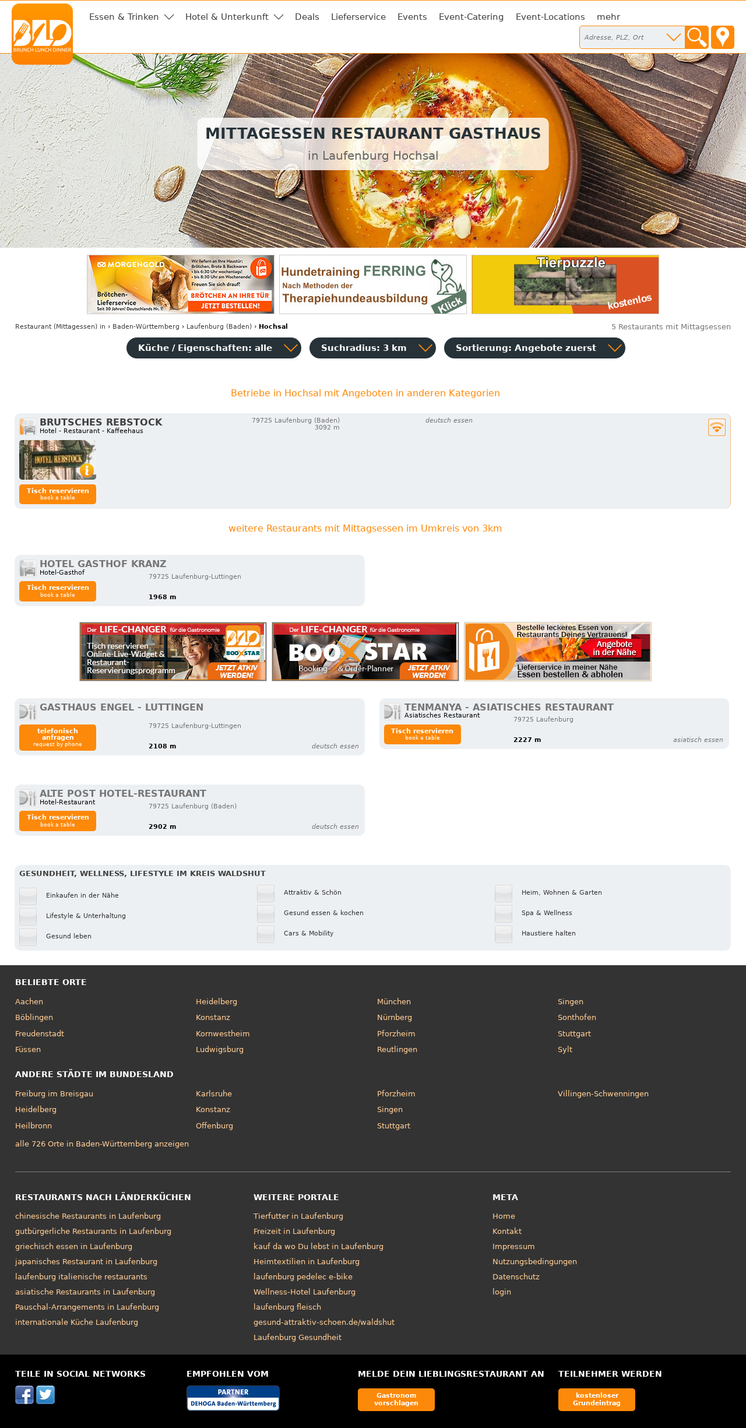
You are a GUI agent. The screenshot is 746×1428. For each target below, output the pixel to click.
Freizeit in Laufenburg (294, 1231)
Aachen (29, 1001)
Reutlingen (397, 1049)
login (501, 1292)
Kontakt (507, 1231)
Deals (307, 17)
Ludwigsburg (220, 1049)
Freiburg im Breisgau (54, 1093)
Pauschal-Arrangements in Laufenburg (87, 1307)
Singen (570, 1001)
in (60, 326)
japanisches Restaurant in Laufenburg (86, 1261)
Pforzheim (396, 1033)
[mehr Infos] (57, 460)
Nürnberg (394, 1017)
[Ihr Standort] (722, 37)
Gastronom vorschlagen (396, 1399)
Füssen (28, 1049)
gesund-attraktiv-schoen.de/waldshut (324, 1322)
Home (503, 1216)
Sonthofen (577, 1017)
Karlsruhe (214, 1093)
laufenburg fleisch (287, 1307)
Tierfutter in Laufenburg (298, 1216)
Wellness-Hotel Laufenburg (305, 1292)
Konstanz (213, 1017)
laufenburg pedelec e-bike (303, 1276)
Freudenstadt (39, 1033)
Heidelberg (216, 1001)
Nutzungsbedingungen (534, 1261)
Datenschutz (516, 1276)
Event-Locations (550, 17)
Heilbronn (33, 1125)
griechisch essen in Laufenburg (73, 1246)
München (394, 1001)
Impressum (513, 1246)
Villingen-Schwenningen (603, 1093)
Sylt (565, 1049)
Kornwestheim (223, 1033)
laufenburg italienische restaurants (81, 1276)
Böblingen (34, 1017)
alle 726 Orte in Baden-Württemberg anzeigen (102, 1143)
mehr (608, 17)
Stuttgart (574, 1033)
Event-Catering (471, 17)
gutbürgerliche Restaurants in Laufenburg (93, 1231)
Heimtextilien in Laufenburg (307, 1261)
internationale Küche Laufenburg (76, 1322)
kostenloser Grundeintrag (597, 1399)
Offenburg (214, 1125)
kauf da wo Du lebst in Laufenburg (318, 1246)
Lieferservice (358, 17)
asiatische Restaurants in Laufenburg (85, 1292)
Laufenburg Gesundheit (298, 1337)
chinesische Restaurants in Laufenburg (88, 1216)
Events (412, 17)
